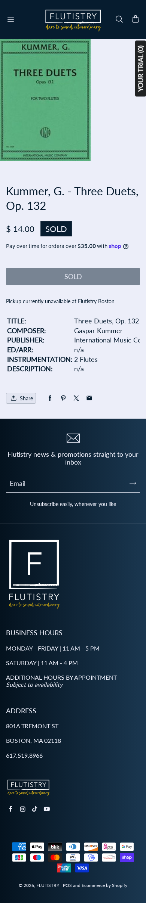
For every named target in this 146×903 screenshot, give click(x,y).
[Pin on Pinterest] (63, 398)
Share (26, 398)
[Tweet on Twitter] (76, 398)
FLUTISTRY (47, 885)
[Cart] (135, 19)
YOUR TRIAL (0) (140, 69)
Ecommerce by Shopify (104, 885)
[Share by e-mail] (89, 398)
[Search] (119, 19)
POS (67, 885)
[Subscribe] (133, 483)
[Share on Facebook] (50, 398)
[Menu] (10, 19)
